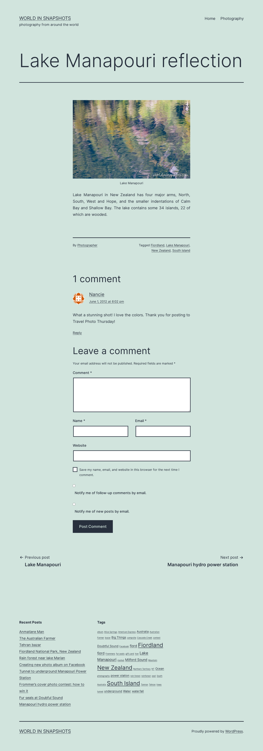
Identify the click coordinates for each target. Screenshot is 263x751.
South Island (181, 250)
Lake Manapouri (177, 245)
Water (127, 691)
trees (159, 684)
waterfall (138, 691)
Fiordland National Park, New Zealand (50, 651)
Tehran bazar (30, 645)
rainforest (146, 676)
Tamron (144, 684)
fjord (101, 653)
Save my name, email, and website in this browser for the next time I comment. (129, 472)
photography (103, 676)
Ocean (159, 668)
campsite (131, 637)
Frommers (110, 653)
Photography (232, 18)
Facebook (124, 646)
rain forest (135, 676)
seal (154, 676)
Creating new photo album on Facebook (52, 665)
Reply (77, 333)
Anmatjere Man (31, 632)
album (100, 632)
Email (141, 421)
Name (79, 421)
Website (79, 445)
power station (120, 675)
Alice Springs (110, 632)
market (120, 660)
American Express (127, 632)
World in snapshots (45, 18)
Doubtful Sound (107, 646)
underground (113, 691)
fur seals (120, 653)
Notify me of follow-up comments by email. (110, 493)
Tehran (152, 684)
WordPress (234, 731)
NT (153, 669)
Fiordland (157, 245)
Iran (137, 653)
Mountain (152, 660)
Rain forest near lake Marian (42, 658)
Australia (143, 631)
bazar (108, 637)
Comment (82, 373)
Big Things (118, 637)
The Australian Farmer (37, 638)
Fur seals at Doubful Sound (41, 698)
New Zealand (161, 250)
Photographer (87, 245)
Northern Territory (142, 669)
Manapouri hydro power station (45, 704)
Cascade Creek (144, 637)
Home (210, 18)
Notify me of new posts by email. (102, 511)
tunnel (100, 691)
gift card (130, 653)
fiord (133, 646)
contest (156, 637)
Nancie (96, 294)
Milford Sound (136, 660)
